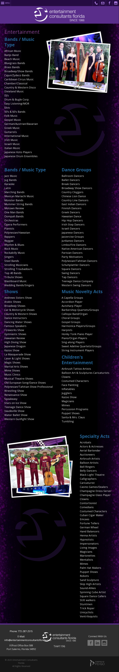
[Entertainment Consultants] (59, 640)
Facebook (109, 3)
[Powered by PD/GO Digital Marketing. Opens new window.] (97, 665)
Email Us (102, 3)
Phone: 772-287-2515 (21, 631)
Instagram (115, 3)
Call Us (96, 3)
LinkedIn (97, 643)
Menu (7, 3)
